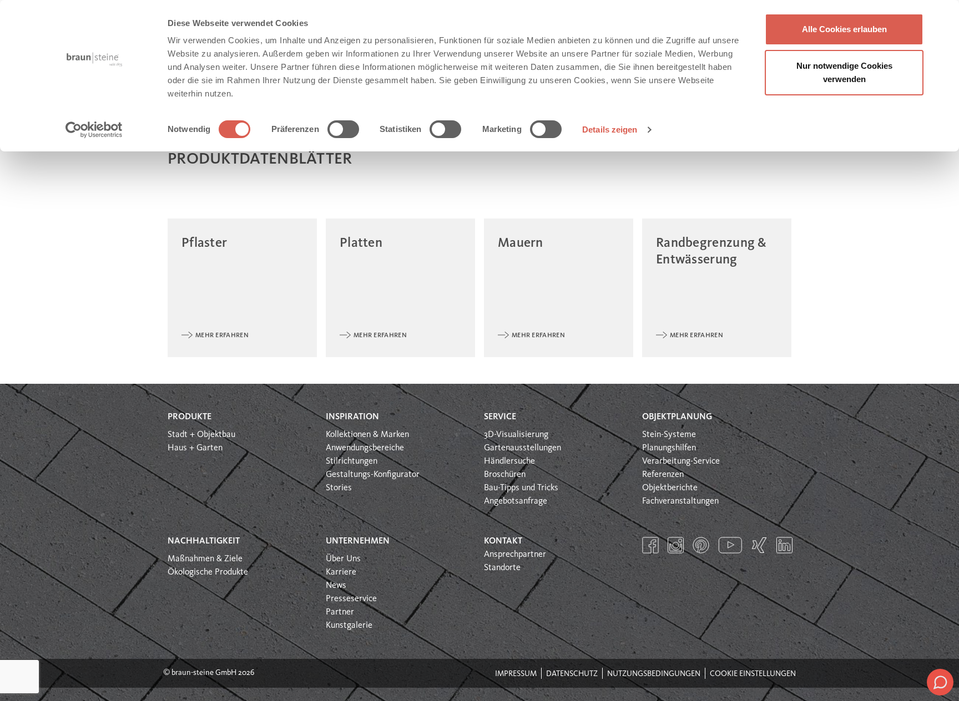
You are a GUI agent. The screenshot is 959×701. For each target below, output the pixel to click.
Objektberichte (670, 488)
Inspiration (352, 417)
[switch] (343, 129)
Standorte (502, 567)
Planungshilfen (669, 448)
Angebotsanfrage (515, 501)
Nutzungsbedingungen (653, 674)
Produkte (189, 417)
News (336, 585)
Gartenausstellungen (522, 448)
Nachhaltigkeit (204, 541)
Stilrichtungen (351, 461)
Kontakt (503, 541)
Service (500, 417)
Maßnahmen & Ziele (205, 559)
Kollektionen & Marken (367, 434)
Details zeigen (609, 129)
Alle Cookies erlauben (844, 29)
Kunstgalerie (349, 625)
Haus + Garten (195, 448)
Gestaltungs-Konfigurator (373, 474)
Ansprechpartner (515, 554)
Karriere (341, 572)
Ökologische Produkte (208, 572)
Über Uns (343, 559)
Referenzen (663, 474)
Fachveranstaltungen (680, 501)
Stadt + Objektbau (201, 434)
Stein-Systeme (669, 434)
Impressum (516, 674)
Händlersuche (509, 461)
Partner (340, 612)
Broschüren (505, 474)
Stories (339, 488)
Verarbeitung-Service (681, 461)
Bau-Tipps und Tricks (521, 488)
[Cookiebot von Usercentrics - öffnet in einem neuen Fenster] (94, 129)
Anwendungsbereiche (365, 448)
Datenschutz (572, 674)
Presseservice (351, 599)
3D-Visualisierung (516, 434)
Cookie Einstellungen (753, 674)
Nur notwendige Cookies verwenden (844, 72)
